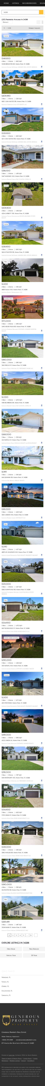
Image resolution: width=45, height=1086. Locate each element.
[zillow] (16, 1048)
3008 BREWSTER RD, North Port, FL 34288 (15, 64)
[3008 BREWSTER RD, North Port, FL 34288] (22, 44)
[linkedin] (7, 1048)
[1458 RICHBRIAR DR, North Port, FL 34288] (22, 383)
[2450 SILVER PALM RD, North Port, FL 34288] (22, 307)
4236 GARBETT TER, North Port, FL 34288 (15, 213)
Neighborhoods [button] (29, 3)
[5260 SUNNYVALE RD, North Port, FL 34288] (22, 570)
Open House (11, 949)
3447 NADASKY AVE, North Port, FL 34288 (15, 176)
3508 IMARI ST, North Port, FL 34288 (14, 927)
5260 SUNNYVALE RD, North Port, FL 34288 (16, 589)
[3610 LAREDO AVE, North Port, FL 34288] (22, 495)
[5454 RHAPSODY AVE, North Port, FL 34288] (22, 758)
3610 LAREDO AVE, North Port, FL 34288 (15, 515)
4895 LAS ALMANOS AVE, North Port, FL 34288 (17, 552)
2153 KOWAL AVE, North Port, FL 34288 (14, 666)
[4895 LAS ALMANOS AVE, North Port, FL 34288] (22, 533)
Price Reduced (34, 949)
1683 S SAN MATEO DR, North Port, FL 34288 (16, 101)
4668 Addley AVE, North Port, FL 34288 (14, 290)
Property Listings (15, 1060)
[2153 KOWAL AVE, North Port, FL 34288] (22, 646)
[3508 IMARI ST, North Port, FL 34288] (22, 908)
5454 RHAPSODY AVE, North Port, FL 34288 (16, 778)
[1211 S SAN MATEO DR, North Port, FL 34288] (22, 119)
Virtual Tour (11, 955)
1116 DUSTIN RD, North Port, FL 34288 (14, 890)
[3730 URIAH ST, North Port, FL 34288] (22, 796)
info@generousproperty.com (26, 1040)
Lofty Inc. (12, 1055)
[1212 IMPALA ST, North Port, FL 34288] (22, 420)
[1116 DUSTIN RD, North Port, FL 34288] (22, 870)
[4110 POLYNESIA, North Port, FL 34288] (22, 683)
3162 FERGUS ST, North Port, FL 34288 (14, 365)
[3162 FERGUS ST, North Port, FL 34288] (22, 346)
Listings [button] (15, 3)
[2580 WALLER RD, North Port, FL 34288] (22, 833)
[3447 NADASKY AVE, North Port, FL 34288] (22, 157)
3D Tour (34, 955)
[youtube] (25, 1048)
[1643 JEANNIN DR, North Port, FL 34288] (22, 458)
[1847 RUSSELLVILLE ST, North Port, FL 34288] (22, 609)
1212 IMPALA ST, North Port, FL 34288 (14, 440)
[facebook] (3, 1048)
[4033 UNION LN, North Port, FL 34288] (22, 721)
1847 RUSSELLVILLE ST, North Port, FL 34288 (15, 628)
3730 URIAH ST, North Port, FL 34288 (14, 815)
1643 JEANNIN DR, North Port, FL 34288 (14, 477)
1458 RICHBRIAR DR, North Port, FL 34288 (15, 403)
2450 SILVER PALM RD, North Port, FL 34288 (16, 326)
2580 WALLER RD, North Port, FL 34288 (15, 852)
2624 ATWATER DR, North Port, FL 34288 (15, 252)
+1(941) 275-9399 (7, 1040)
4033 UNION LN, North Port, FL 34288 (14, 740)
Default (5, 22)
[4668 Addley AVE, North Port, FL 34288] (22, 270)
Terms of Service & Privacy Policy (12, 1058)
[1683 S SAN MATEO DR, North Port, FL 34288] (22, 82)
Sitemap (23, 1060)
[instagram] (20, 1048)
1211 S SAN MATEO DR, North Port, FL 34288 (16, 139)
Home (6, 3)
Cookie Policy (27, 1058)
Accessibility (30, 1060)
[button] (41, 12)
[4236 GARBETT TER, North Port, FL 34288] (22, 194)
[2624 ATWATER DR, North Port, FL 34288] (22, 233)
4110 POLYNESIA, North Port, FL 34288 (14, 703)
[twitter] (12, 1048)
